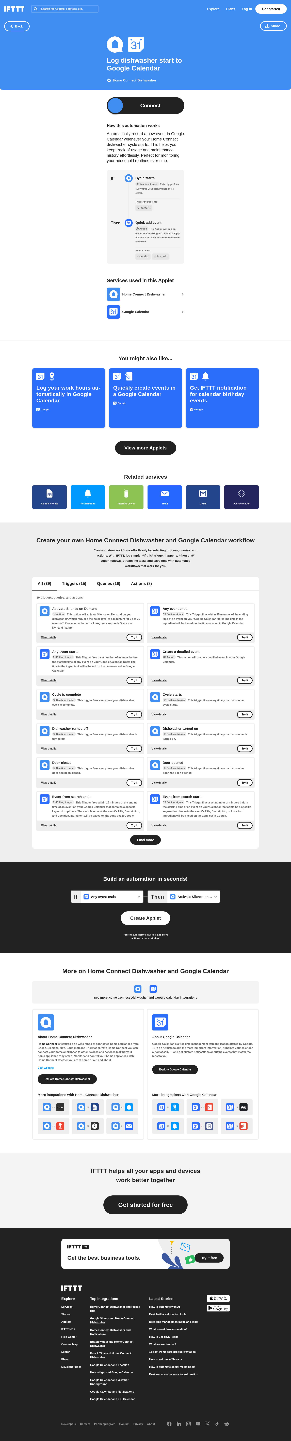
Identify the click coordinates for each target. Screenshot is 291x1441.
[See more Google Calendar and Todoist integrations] (237, 1126)
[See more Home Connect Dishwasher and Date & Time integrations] (88, 1126)
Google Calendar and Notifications (112, 1391)
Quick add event (148, 222)
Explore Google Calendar (175, 1069)
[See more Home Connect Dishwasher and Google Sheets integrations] (88, 1107)
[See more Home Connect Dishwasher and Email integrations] (122, 1126)
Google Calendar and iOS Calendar (112, 1399)
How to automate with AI (164, 1306)
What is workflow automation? (168, 1329)
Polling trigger (175, 614)
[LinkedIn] (179, 1424)
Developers (68, 1424)
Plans (230, 9)
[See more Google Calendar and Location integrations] (168, 1107)
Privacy (138, 1424)
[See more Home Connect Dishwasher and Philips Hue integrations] (53, 1107)
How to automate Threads (165, 1359)
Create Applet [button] (145, 918)
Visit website (46, 1067)
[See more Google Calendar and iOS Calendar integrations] (202, 1126)
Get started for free (145, 1204)
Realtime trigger (65, 700)
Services (66, 1306)
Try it (134, 637)
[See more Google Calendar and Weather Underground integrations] (237, 1107)
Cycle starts (145, 178)
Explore (213, 9)
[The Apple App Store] (218, 1299)
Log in (247, 9)
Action (60, 614)
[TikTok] (217, 1424)
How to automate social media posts (172, 1366)
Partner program (104, 1424)
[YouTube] (198, 1424)
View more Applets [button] (145, 447)
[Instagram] (188, 1424)
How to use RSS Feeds (164, 1336)
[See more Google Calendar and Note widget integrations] (202, 1107)
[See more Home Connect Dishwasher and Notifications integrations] (122, 1107)
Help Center (68, 1336)
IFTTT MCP (68, 1329)
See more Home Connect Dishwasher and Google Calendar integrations (145, 997)
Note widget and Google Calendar (111, 1372)
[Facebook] (169, 1424)
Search (65, 1351)
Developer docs (71, 1366)
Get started (271, 9)
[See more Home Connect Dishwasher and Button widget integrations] (53, 1126)
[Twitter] (207, 1424)
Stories (65, 1314)
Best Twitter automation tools (167, 1314)
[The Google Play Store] (218, 1309)
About (151, 1424)
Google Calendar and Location (109, 1365)
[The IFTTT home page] (14, 9)
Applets (66, 1321)
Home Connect (47, 1043)
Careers (85, 1424)
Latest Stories (161, 1299)
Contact (124, 1424)
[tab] (44, 584)
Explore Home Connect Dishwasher (67, 1079)
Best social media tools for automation (173, 1374)
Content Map (69, 1344)
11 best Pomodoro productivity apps (172, 1351)
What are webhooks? (162, 1344)
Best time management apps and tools (173, 1321)
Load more (145, 840)
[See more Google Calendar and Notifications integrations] (168, 1126)
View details (48, 637)
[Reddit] (227, 1424)
